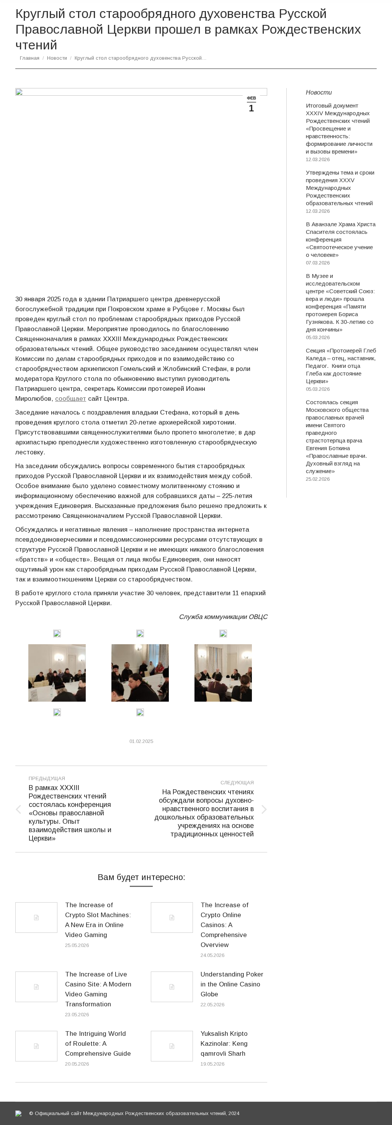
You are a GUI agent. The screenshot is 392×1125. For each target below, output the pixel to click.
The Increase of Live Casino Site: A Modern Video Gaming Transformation (98, 989)
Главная (29, 58)
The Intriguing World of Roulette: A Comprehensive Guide (98, 1043)
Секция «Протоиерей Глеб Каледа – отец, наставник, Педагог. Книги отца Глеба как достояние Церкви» (341, 365)
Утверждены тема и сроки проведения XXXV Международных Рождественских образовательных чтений (340, 187)
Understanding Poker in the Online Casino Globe (232, 984)
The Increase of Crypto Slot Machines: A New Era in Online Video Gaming (98, 920)
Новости (57, 58)
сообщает (70, 398)
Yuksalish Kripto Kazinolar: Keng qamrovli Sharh (224, 1043)
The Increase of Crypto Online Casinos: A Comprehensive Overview (224, 925)
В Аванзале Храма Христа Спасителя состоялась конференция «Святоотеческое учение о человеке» (341, 239)
